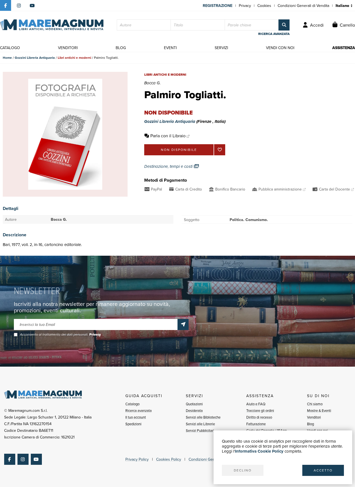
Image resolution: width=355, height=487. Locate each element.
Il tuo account (135, 417)
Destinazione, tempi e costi (169, 166)
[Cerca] (284, 25)
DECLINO (243, 470)
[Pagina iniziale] (51, 25)
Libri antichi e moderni (74, 57)
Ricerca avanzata (138, 410)
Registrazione (217, 5)
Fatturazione (256, 423)
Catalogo (132, 403)
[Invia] (183, 324)
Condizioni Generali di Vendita (303, 5)
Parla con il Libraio (168, 136)
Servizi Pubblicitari (200, 430)
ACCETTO (323, 470)
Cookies (264, 5)
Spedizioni (133, 423)
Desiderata (194, 410)
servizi (221, 47)
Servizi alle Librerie (200, 423)
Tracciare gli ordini (260, 410)
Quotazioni (194, 403)
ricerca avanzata (274, 33)
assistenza (343, 47)
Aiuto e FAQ (255, 403)
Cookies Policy (168, 459)
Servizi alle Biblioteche (203, 417)
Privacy (245, 5)
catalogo (10, 47)
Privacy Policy (137, 459)
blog (121, 47)
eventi (170, 47)
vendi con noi (280, 47)
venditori (68, 47)
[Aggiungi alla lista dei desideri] (219, 149)
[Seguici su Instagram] (18, 5)
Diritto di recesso (259, 417)
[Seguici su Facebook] (5, 5)
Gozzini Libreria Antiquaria (35, 57)
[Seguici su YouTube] (32, 5)
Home (7, 57)
